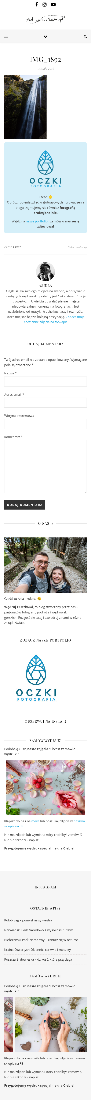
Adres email (14, 394)
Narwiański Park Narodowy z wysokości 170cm (38, 930)
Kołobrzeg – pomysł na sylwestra (28, 920)
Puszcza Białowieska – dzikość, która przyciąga (38, 959)
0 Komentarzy (77, 247)
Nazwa (10, 373)
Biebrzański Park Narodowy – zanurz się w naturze (41, 940)
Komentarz (13, 437)
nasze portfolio (37, 221)
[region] (45, 787)
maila (35, 821)
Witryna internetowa (19, 415)
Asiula (17, 247)
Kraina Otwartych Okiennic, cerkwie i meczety (37, 949)
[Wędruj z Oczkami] (45, 19)
